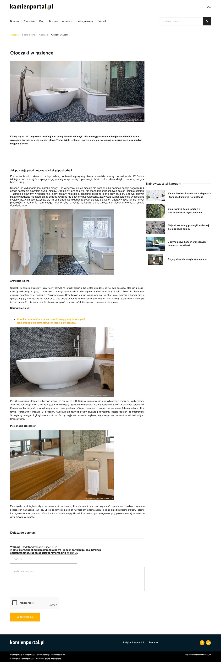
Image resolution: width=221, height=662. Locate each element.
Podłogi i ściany (85, 21)
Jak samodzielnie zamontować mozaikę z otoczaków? (46, 323)
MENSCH (206, 655)
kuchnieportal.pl (58, 655)
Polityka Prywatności (133, 642)
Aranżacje (29, 21)
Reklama (153, 642)
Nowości (14, 21)
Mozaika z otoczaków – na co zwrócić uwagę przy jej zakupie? (51, 319)
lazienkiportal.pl (43, 655)
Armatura (67, 21)
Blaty (41, 21)
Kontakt (102, 21)
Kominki (53, 21)
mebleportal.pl (29, 655)
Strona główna (28, 35)
